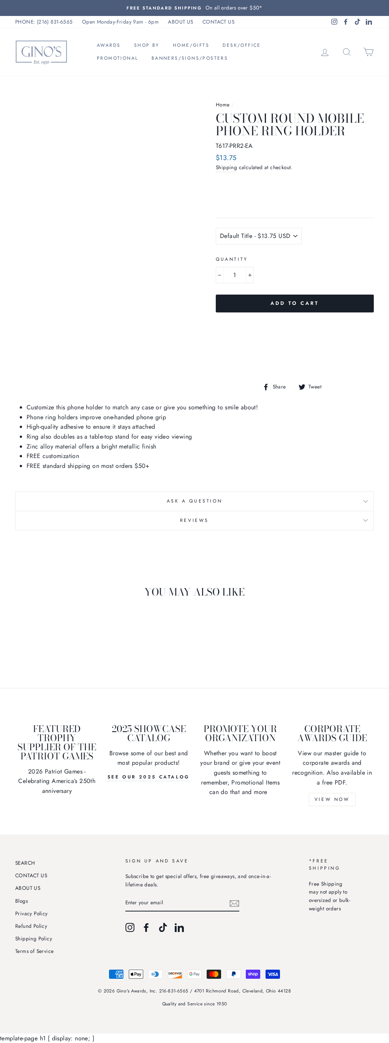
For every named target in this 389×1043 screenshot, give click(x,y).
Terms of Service (34, 951)
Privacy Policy (31, 913)
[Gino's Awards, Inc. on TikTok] (163, 927)
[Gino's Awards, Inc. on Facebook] (146, 927)
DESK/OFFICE (242, 45)
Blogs (21, 901)
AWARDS (108, 45)
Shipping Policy (33, 938)
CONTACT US (218, 21)
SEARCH (25, 863)
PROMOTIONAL (117, 58)
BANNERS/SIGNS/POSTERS (190, 58)
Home (223, 104)
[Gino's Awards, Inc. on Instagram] (129, 927)
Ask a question (194, 501)
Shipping (226, 167)
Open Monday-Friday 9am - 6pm (120, 21)
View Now (332, 799)
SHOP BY (147, 45)
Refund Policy (31, 926)
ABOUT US (180, 21)
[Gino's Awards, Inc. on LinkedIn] (179, 927)
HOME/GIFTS (191, 45)
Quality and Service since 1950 (194, 1003)
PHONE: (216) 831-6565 (44, 21)
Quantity (232, 259)
